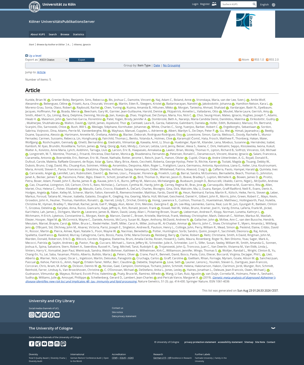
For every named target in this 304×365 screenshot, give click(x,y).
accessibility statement (230, 342)
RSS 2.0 (273, 59)
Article (41, 72)
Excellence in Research (180, 358)
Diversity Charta (58, 358)
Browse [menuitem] (65, 34)
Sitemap (248, 342)
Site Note (260, 342)
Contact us (117, 308)
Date (157, 65)
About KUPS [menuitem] (38, 34)
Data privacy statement (124, 316)
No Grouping (171, 65)
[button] (81, 60)
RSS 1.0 (259, 59)
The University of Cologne (51, 328)
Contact (271, 342)
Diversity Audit (35, 361)
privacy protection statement (200, 342)
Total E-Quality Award (39, 358)
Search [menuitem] (53, 34)
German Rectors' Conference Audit (86, 358)
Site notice (117, 312)
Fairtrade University (204, 358)
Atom (245, 59)
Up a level (34, 56)
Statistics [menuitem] (78, 34)
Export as (31, 59)
